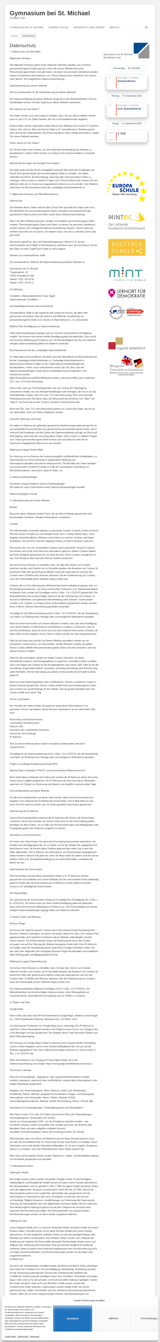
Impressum (34, 1336)
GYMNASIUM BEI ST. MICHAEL (27, 27)
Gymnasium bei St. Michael (50, 13)
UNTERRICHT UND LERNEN (88, 27)
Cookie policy (10, 1336)
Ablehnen (113, 1318)
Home (15, 35)
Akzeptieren (73, 1318)
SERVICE (114, 27)
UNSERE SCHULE (58, 27)
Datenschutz (23, 1336)
